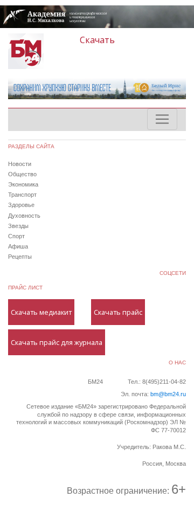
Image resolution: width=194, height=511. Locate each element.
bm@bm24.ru (168, 394)
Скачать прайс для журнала (56, 342)
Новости (19, 164)
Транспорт (22, 194)
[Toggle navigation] (162, 119)
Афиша (18, 246)
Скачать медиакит (41, 312)
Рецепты (20, 256)
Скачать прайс (118, 312)
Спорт (16, 236)
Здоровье (21, 205)
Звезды (18, 226)
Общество (22, 174)
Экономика (23, 184)
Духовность (24, 215)
